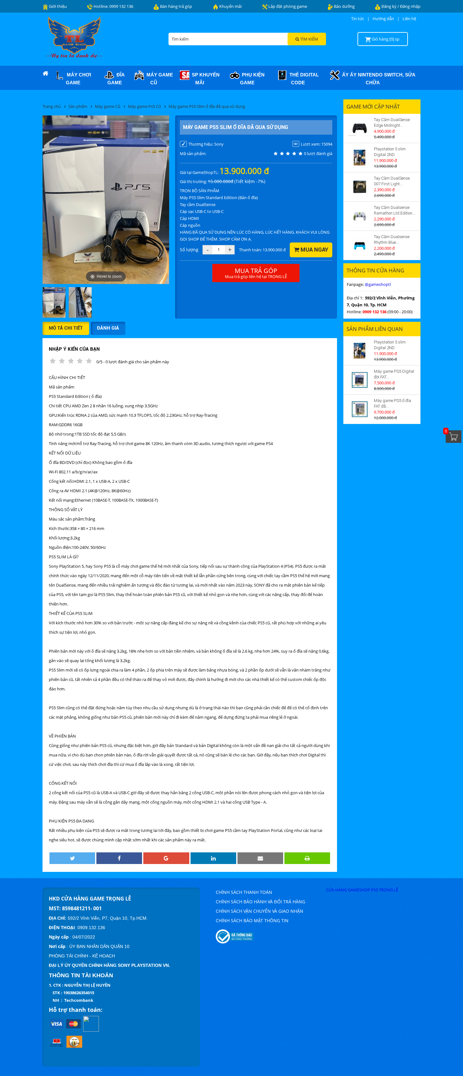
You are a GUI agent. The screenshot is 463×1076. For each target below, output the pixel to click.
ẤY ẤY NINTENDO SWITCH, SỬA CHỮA (377, 78)
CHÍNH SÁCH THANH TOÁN (244, 892)
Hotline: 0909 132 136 (113, 6)
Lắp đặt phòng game (287, 6)
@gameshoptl (378, 284)
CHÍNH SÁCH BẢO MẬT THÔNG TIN (252, 920)
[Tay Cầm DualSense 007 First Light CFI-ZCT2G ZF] (360, 187)
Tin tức (357, 18)
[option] (54, 303)
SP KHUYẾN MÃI (204, 78)
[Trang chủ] (45, 73)
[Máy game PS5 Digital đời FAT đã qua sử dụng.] (360, 380)
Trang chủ (52, 106)
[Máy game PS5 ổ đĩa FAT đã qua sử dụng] (360, 409)
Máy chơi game (77, 78)
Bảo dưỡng (344, 6)
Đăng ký (389, 6)
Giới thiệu (57, 6)
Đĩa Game (116, 78)
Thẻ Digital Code (303, 78)
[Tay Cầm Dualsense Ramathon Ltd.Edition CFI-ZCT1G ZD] (360, 216)
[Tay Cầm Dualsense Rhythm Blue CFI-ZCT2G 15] (360, 245)
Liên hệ (409, 18)
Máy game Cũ (158, 78)
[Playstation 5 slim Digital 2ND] (360, 157)
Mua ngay (313, 249)
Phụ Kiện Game (252, 78)
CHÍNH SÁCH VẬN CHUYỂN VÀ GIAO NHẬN (259, 911)
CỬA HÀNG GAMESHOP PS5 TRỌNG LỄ (362, 890)
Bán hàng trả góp (175, 6)
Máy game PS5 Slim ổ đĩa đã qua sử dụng (207, 106)
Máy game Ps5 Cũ (144, 106)
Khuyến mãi (230, 6)
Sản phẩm (77, 106)
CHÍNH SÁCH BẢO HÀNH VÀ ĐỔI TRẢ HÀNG (260, 902)
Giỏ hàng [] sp (385, 39)
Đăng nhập (410, 6)
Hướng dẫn (383, 18)
